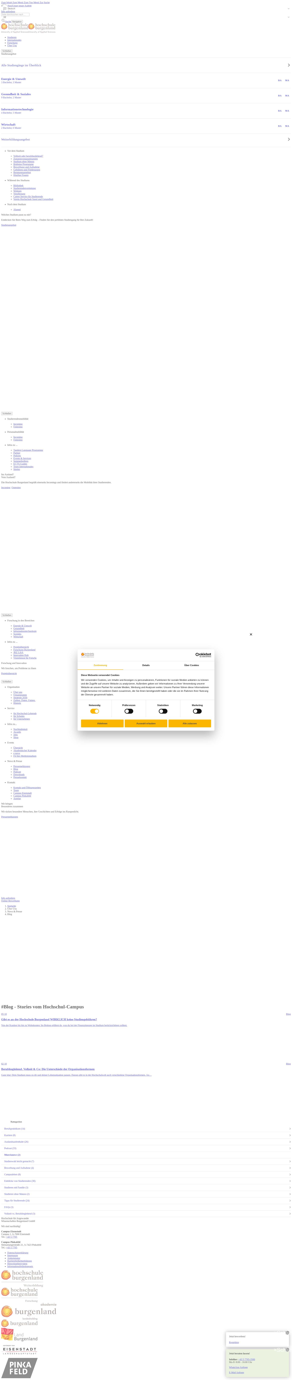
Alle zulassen (190, 723)
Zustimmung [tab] (100, 665)
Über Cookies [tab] (191, 665)
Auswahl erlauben (146, 723)
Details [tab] (146, 665)
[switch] (129, 711)
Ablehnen (102, 723)
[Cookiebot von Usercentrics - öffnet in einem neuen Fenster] (197, 655)
